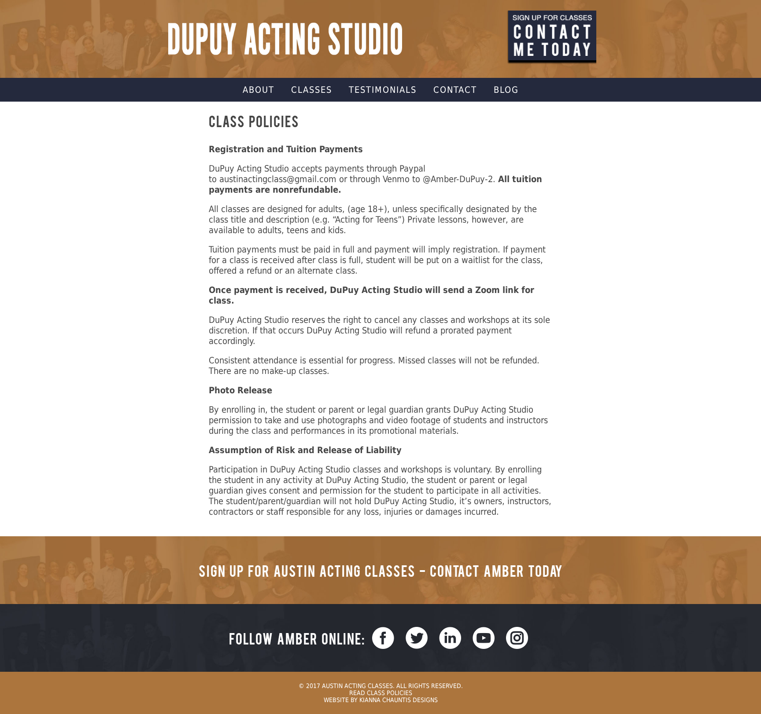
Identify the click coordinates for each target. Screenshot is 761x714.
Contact (455, 89)
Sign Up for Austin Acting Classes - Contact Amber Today (381, 570)
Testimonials (383, 89)
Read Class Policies (380, 692)
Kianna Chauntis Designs (398, 699)
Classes (311, 89)
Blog (506, 89)
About (258, 89)
